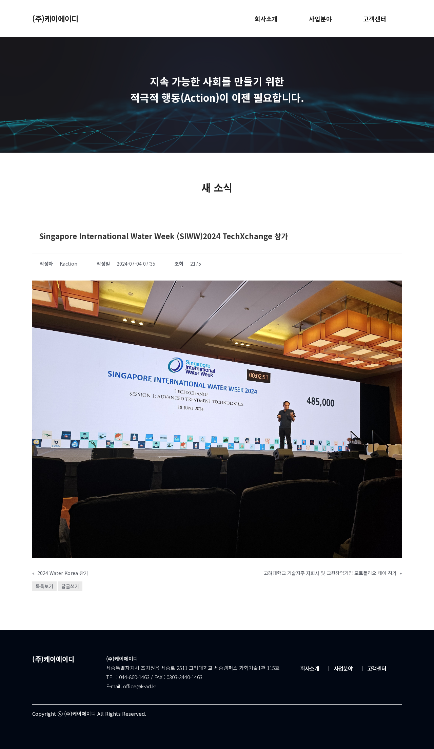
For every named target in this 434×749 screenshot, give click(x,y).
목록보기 (44, 586)
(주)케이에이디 (55, 18)
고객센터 (372, 668)
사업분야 (339, 668)
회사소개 (309, 668)
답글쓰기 (70, 586)
